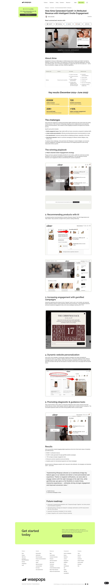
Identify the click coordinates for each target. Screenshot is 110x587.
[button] (46, 2)
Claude (78, 24)
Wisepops (47, 7)
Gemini (69, 24)
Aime (60, 61)
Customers (52, 7)
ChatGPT (50, 24)
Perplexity (60, 24)
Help (107, 583)
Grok (88, 24)
